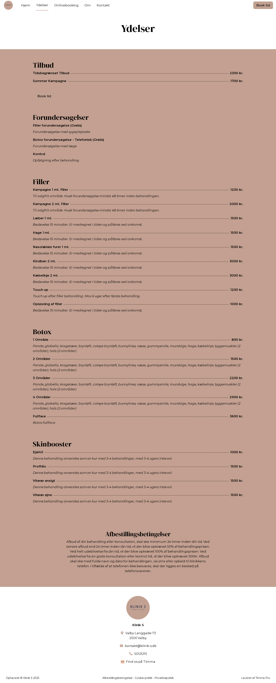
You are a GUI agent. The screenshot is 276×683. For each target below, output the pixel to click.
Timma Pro (263, 678)
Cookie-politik (143, 678)
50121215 (140, 654)
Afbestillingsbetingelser (117, 678)
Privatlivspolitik (164, 678)
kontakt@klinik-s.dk (140, 646)
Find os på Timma (140, 661)
